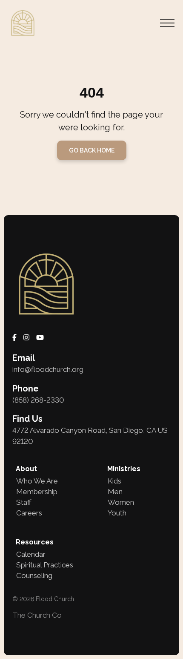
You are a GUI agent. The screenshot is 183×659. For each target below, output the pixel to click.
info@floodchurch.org (47, 369)
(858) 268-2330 (38, 400)
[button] (167, 23)
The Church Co (37, 615)
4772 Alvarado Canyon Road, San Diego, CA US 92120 (90, 436)
